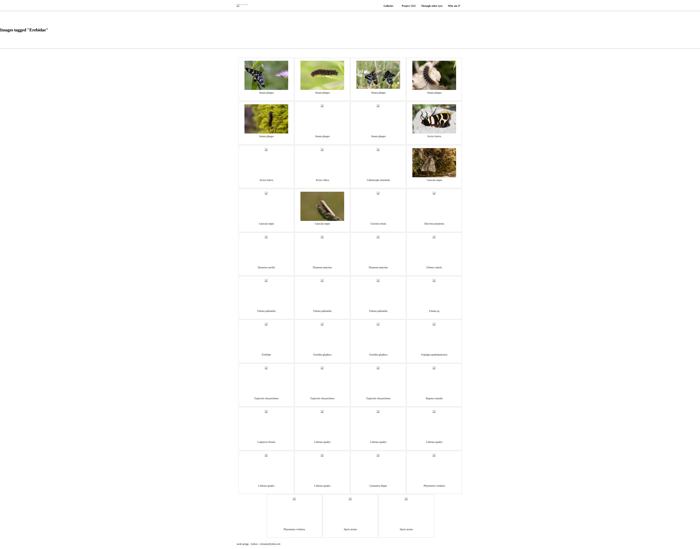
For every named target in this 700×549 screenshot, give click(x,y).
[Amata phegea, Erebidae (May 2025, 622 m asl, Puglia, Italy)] (378, 75)
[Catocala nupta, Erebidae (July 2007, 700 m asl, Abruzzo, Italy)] (434, 162)
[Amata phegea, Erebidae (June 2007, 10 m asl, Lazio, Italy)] (266, 75)
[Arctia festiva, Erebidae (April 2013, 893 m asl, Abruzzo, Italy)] (434, 119)
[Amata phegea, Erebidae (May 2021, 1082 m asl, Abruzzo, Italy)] (322, 75)
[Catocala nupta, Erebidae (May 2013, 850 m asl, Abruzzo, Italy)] (322, 206)
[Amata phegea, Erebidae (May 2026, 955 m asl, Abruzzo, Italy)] (434, 75)
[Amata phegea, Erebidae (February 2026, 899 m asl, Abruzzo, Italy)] (266, 119)
